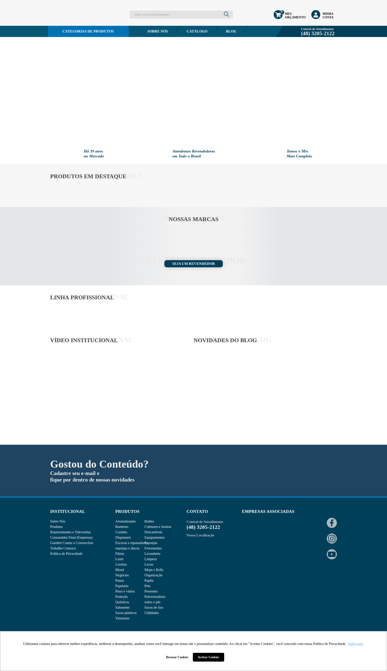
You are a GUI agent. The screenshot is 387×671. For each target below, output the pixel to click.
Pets (147, 586)
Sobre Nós (157, 31)
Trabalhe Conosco (63, 548)
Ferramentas (153, 548)
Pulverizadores (154, 597)
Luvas (148, 564)
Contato (68, 43)
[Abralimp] (253, 530)
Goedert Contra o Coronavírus (71, 543)
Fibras (119, 554)
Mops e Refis (153, 570)
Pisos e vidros (125, 591)
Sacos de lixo (153, 607)
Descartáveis (153, 532)
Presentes (151, 591)
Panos (119, 580)
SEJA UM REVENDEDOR (193, 264)
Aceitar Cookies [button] (208, 657)
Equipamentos (154, 537)
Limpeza (150, 559)
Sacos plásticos (126, 613)
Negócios (122, 575)
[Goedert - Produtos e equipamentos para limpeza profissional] (74, 21)
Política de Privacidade (66, 554)
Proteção (121, 597)
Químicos (122, 602)
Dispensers (123, 537)
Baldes (149, 521)
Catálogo (197, 31)
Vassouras (122, 618)
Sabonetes (122, 607)
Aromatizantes (125, 521)
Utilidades (151, 613)
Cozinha (121, 532)
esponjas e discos (127, 548)
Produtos (56, 527)
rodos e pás (152, 602)
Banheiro (121, 527)
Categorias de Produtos (88, 31)
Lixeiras (121, 564)
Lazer (119, 559)
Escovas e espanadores (131, 543)
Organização (153, 575)
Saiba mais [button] (355, 644)
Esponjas (150, 543)
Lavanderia (152, 554)
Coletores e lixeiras (157, 527)
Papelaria (121, 586)
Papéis (149, 580)
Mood (119, 570)
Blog (231, 31)
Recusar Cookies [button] (177, 657)
